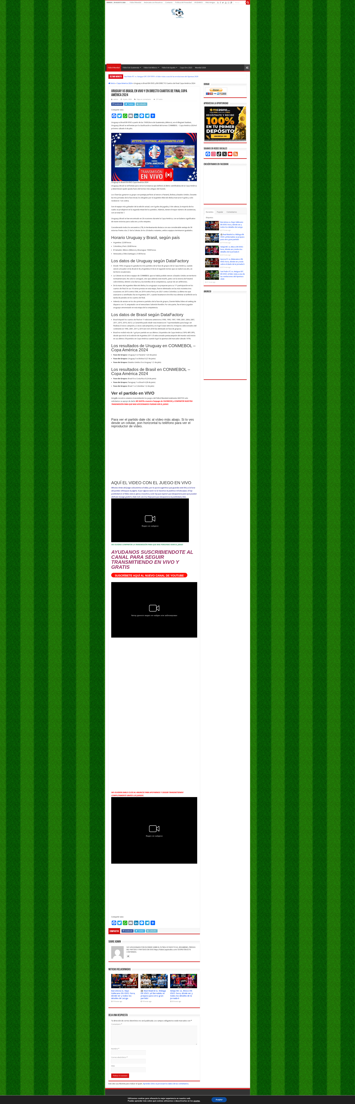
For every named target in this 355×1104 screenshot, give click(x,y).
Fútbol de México (150, 68)
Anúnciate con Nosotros (153, 2)
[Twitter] (223, 2)
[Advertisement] (177, 40)
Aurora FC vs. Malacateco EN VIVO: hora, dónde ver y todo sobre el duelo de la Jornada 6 (232, 261)
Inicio (112, 83)
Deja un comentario (144, 99)
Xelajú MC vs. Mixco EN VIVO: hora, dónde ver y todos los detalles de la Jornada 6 (181, 995)
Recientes (209, 212)
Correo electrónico (119, 1057)
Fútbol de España (168, 68)
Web (113, 1066)
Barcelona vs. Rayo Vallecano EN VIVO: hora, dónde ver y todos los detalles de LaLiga (157, 76)
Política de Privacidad (183, 2)
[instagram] (228, 2)
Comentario (116, 1024)
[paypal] (231, 2)
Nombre (115, 1049)
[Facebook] (220, 2)
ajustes (196, 1101)
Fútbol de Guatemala (131, 68)
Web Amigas (210, 2)
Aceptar (219, 1099)
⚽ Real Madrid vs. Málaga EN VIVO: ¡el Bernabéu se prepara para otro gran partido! (153, 995)
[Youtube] (226, 2)
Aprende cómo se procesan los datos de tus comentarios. (166, 1084)
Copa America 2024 (124, 83)
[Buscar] (248, 2)
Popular (220, 212)
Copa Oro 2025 (186, 68)
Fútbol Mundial (135, 2)
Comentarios (232, 212)
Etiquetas (209, 218)
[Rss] (218, 2)
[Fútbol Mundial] (177, 13)
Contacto (169, 2)
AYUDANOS (198, 2)
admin (115, 99)
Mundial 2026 (200, 68)
